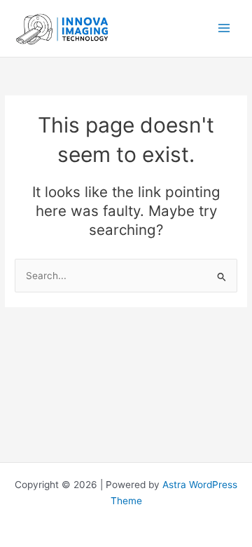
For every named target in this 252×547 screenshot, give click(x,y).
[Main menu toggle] (224, 28)
